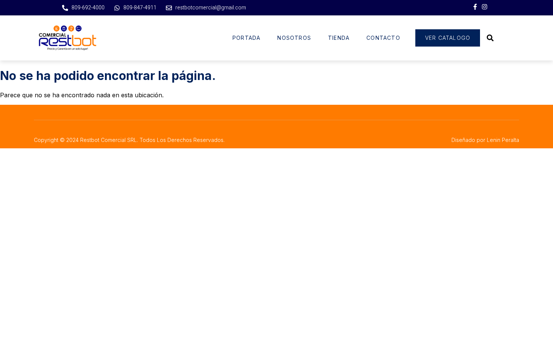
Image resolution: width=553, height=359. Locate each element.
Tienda (338, 38)
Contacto (383, 38)
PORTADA (246, 38)
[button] (490, 38)
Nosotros (294, 38)
